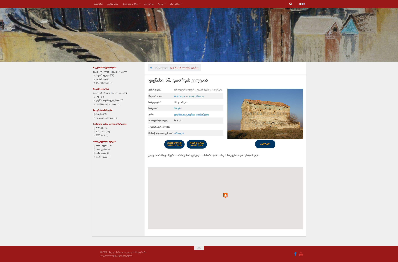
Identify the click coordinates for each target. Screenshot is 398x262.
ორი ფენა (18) (103, 149)
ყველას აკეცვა (119, 71)
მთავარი (98, 3)
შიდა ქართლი (196, 95)
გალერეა (149, 3)
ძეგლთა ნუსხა (130, 3)
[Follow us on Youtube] (301, 254)
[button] (225, 195)
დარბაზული (202, 114)
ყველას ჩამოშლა (101, 71)
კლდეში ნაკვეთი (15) (107, 117)
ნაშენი (177, 108)
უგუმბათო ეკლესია (184, 114)
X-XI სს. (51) (102, 135)
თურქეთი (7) (102, 79)
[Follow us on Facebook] (295, 254)
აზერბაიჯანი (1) (104, 82)
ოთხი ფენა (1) (103, 156)
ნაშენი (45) (101, 114)
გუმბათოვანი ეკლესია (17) (109, 100)
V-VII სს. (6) (101, 127)
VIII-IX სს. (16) (103, 131)
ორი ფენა (179, 133)
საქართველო (181, 95)
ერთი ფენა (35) (104, 145)
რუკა (160, 3)
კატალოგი (112, 3)
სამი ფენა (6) (102, 153)
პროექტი (175, 3)
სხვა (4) (100, 96)
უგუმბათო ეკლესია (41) (108, 104)
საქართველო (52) (105, 75)
